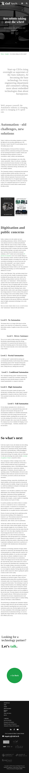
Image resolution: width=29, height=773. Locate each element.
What (5, 706)
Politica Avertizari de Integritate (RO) (14, 768)
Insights (7, 54)
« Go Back (14, 675)
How (5, 711)
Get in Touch (7, 720)
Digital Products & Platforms (10, 724)
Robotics (6, 710)
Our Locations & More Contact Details (14, 733)
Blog (5, 715)
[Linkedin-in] (10, 729)
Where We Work (7, 713)
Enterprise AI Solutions (9, 722)
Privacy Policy (22, 767)
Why (5, 704)
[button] (22, 3)
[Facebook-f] (14, 729)
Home (2, 54)
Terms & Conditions (8, 767)
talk (13, 646)
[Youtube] (17, 729)
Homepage (7, 702)
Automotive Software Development (11, 725)
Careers (6, 718)
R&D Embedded (7, 708)
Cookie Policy (16, 767)
